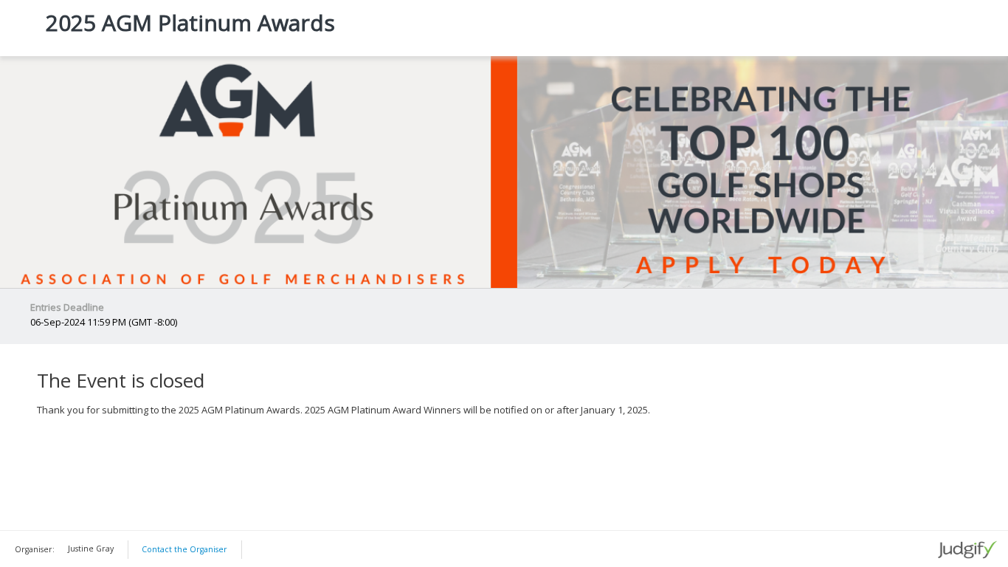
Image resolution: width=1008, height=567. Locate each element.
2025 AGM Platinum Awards (190, 23)
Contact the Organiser (184, 549)
